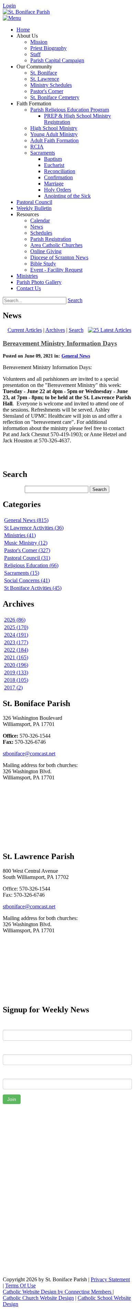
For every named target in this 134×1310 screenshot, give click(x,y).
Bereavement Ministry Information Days (60, 343)
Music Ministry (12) (25, 543)
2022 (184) (16, 650)
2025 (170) (16, 627)
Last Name (15, 1049)
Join (11, 1099)
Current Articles (25, 330)
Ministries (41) (20, 535)
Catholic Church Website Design (38, 1298)
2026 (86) (14, 620)
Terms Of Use (20, 1285)
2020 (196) (16, 665)
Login (9, 6)
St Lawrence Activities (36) (34, 528)
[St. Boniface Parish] (26, 12)
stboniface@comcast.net (29, 753)
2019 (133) (16, 672)
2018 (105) (16, 680)
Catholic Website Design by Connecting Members (58, 1292)
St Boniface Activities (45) (33, 588)
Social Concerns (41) (27, 580)
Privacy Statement (110, 1279)
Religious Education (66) (31, 565)
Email (9, 1073)
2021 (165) (16, 657)
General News (76, 356)
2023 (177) (16, 642)
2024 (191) (16, 635)
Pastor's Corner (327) (27, 550)
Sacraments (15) (21, 573)
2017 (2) (13, 687)
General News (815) (26, 520)
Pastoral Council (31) (27, 558)
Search (75, 300)
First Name (15, 1024)
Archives (55, 330)
